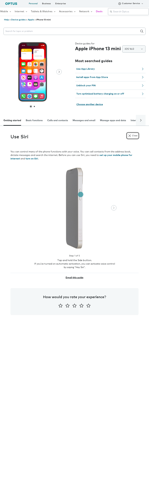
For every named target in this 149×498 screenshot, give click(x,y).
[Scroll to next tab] (141, 120)
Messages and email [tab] (84, 120)
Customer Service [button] (131, 3)
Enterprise (60, 4)
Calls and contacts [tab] (57, 120)
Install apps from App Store (92, 77)
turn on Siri (31, 159)
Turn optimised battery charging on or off (100, 94)
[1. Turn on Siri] (74, 208)
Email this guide (74, 277)
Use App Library (85, 69)
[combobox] (130, 11)
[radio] (60, 305)
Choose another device (89, 104)
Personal (33, 4)
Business (46, 4)
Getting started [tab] (12, 120)
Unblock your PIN (86, 85)
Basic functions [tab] (34, 120)
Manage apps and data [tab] (113, 120)
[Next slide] (59, 71)
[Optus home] (11, 3)
